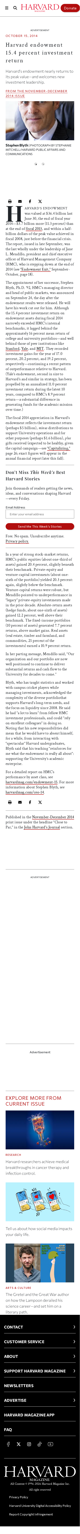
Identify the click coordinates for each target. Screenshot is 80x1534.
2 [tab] (43, 164)
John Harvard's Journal (42, 827)
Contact (13, 1327)
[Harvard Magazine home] (40, 8)
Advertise (15, 1400)
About (11, 1356)
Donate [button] (70, 8)
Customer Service (24, 1341)
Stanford (12, 348)
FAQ (8, 1429)
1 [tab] (35, 164)
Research (13, 1154)
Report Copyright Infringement (31, 1514)
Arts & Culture (18, 1287)
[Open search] (15, 7)
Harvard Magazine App (29, 1414)
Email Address (15, 507)
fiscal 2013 (34, 228)
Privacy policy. (17, 541)
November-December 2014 (53, 817)
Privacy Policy (18, 1497)
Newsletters (19, 1385)
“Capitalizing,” (58, 448)
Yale (24, 348)
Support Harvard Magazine (35, 1371)
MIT (40, 348)
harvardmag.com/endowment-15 (32, 782)
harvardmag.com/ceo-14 (25, 792)
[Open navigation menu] (6, 7)
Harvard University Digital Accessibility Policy (40, 1505)
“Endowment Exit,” (35, 269)
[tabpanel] (40, 130)
